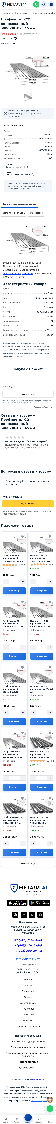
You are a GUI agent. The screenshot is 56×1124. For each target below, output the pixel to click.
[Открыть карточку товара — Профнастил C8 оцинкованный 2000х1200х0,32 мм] (14, 546)
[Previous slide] (6, 70)
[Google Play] (39, 903)
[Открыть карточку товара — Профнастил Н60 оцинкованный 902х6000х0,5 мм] (42, 808)
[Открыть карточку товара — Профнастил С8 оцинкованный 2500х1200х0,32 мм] (42, 546)
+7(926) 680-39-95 (28, 950)
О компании (28, 1014)
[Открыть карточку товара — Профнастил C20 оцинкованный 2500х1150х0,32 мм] (14, 677)
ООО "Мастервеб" (39, 1101)
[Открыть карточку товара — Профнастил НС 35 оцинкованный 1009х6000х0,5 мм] (42, 742)
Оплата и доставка (13, 213)
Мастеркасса (38, 1079)
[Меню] (51, 4)
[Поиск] (44, 4)
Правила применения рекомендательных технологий (28, 1054)
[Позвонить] (36, 4)
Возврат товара (28, 1002)
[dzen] (40, 915)
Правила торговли (28, 1061)
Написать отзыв (28, 394)
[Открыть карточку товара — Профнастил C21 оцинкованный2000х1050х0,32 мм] (42, 677)
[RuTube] (32, 915)
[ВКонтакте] (24, 915)
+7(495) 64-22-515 (28, 945)
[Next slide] (50, 70)
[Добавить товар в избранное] (22, 536)
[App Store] (17, 903)
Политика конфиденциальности (28, 1041)
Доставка (28, 985)
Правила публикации (43, 407)
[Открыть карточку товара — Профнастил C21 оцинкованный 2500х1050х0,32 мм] (14, 742)
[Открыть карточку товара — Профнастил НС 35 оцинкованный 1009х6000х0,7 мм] (14, 808)
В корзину (14, 591)
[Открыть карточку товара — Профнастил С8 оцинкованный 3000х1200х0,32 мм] (14, 611)
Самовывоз (36, 213)
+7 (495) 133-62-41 (28, 940)
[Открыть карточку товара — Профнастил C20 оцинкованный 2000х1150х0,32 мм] (42, 611)
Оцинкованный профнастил (18, 273)
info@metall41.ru (28, 959)
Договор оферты (28, 1067)
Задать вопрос (28, 503)
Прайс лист (28, 1008)
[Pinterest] (15, 915)
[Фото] (28, 70)
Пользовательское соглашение (28, 1047)
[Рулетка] (50, 1100)
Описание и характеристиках (19, 204)
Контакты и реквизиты (28, 1026)
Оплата (28, 997)
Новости (28, 1020)
